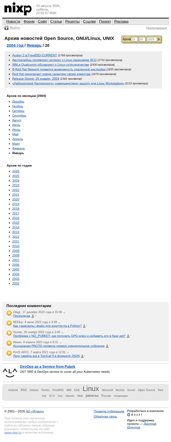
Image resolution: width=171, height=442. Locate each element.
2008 (15, 255)
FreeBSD (58, 390)
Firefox (45, 390)
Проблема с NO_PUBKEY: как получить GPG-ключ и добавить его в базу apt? (69, 336)
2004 (15, 274)
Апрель (17, 139)
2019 (15, 204)
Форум (29, 21)
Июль (16, 125)
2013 (15, 232)
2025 (15, 176)
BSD (24, 390)
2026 (15, 171)
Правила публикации (109, 411)
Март (16, 143)
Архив (127, 39)
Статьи (56, 21)
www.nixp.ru (12, 432)
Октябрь (18, 111)
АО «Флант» (35, 411)
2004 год (15, 45)
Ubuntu (69, 396)
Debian (34, 390)
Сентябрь (19, 115)
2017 (15, 213)
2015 (15, 222)
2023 (15, 185)
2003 (15, 279)
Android (13, 390)
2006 (15, 265)
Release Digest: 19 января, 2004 (35, 78)
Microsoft (107, 390)
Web (80, 396)
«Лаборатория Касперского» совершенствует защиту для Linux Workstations (68, 83)
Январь (34, 45)
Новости (13, 21)
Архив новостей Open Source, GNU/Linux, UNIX (59, 38)
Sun (60, 396)
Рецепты (72, 21)
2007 (15, 260)
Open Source (146, 390)
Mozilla (120, 390)
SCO (52, 396)
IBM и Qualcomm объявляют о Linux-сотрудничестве (50, 64)
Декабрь (18, 101)
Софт (42, 21)
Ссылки (89, 21)
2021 (15, 194)
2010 (15, 246)
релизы (92, 395)
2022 (15, 190)
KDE (77, 390)
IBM (69, 390)
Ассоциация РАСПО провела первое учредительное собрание (59, 346)
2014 (15, 227)
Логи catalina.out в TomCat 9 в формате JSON (46, 356)
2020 (15, 199)
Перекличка (21, 316)
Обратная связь (105, 416)
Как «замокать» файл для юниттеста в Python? (47, 326)
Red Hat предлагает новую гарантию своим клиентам (51, 74)
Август (16, 120)
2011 (15, 241)
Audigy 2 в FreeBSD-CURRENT (34, 55)
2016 (15, 218)
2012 (15, 236)
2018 (15, 208)
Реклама (121, 21)
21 (36, 316)
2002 (15, 283)
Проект (105, 21)
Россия (106, 395)
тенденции (121, 396)
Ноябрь (17, 106)
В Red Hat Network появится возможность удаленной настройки (59, 69)
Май (15, 134)
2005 (15, 269)
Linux (91, 389)
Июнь (16, 129)
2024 (15, 180)
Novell (131, 390)
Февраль (18, 148)
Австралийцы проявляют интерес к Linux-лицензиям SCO (54, 60)
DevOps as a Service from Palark (47, 367)
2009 (15, 251)
